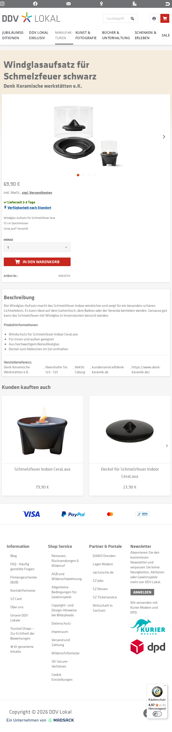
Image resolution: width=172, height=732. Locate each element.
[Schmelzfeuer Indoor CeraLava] (42, 429)
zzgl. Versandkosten (37, 192)
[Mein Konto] (154, 18)
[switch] (157, 714)
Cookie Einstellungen (62, 677)
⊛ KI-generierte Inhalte (22, 649)
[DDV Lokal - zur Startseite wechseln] (31, 17)
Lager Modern (103, 563)
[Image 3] (94, 175)
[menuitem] (120, 18)
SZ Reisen (100, 588)
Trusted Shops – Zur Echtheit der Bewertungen (22, 633)
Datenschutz (61, 623)
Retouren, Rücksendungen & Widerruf (65, 560)
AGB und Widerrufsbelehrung (65, 576)
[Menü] (165, 686)
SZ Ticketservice (105, 597)
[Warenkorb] (164, 18)
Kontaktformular (22, 590)
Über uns (17, 606)
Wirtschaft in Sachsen (103, 608)
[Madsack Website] (40, 720)
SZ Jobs (98, 580)
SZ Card (16, 598)
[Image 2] (89, 175)
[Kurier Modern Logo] (147, 627)
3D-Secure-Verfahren (60, 664)
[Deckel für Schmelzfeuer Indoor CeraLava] (129, 429)
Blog (13, 555)
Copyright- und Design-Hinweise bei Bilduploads (64, 610)
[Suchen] (133, 18)
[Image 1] (83, 175)
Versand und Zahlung (61, 642)
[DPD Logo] (147, 647)
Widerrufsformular (65, 653)
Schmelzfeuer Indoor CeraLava (42, 469)
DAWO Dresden (104, 555)
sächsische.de (103, 572)
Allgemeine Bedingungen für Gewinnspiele (64, 592)
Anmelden (142, 592)
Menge (8, 239)
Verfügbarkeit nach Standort (29, 207)
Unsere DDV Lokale (19, 618)
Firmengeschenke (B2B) (23, 580)
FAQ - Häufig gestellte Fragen (22, 566)
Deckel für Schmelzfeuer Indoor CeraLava (130, 472)
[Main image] (78, 175)
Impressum (60, 631)
